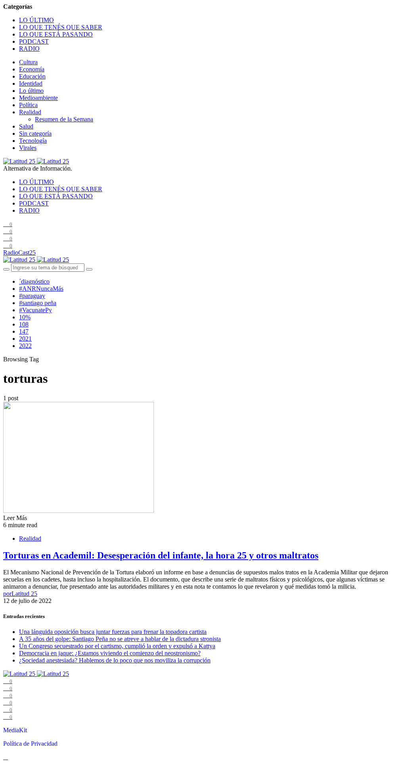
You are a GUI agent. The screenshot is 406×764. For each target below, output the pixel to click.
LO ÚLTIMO (36, 20)
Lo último (31, 90)
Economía (31, 69)
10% (25, 317)
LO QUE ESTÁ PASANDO (56, 34)
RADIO (29, 48)
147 (24, 331)
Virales (27, 147)
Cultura (28, 62)
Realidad (30, 112)
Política (28, 105)
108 (24, 324)
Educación (32, 76)
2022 (25, 345)
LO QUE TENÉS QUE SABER (60, 27)
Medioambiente (38, 97)
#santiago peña (37, 302)
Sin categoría (35, 133)
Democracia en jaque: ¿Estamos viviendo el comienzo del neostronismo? (110, 653)
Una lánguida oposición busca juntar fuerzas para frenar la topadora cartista (113, 631)
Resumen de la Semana (64, 119)
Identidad (30, 83)
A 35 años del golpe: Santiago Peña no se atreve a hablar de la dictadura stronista (120, 638)
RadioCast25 (19, 252)
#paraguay (32, 295)
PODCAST (34, 41)
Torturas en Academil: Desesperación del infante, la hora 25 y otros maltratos (160, 555)
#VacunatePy (35, 310)
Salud (26, 126)
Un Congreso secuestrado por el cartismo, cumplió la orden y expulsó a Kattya (117, 646)
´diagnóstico (34, 281)
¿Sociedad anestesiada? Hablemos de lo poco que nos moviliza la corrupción (115, 660)
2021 (25, 338)
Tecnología (33, 140)
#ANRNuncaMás (41, 288)
